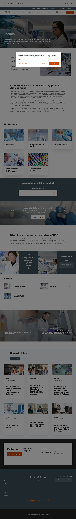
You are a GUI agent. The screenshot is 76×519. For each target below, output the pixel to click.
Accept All (54, 63)
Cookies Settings (23, 63)
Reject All (43, 63)
